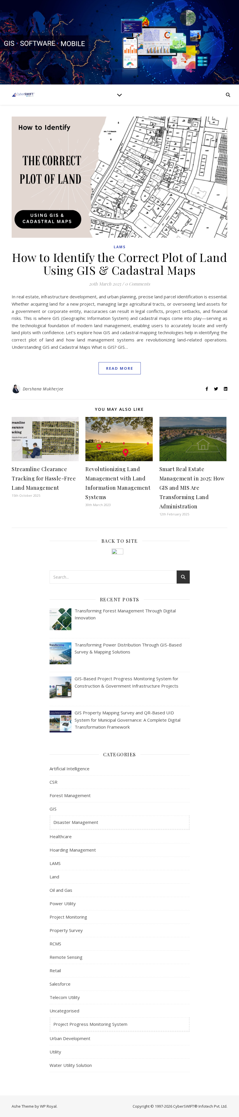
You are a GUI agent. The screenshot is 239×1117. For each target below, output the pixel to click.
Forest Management (70, 795)
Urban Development (70, 1038)
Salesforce (60, 984)
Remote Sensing (66, 957)
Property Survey (66, 930)
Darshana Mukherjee (43, 389)
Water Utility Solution (71, 1065)
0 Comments (137, 284)
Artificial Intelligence (69, 768)
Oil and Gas (61, 890)
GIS (53, 809)
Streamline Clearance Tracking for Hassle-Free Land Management (44, 478)
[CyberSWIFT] (23, 95)
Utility (55, 1052)
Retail (55, 970)
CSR (53, 782)
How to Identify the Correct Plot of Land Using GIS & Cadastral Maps (119, 263)
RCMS (55, 944)
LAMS (120, 246)
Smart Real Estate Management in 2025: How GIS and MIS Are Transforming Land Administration (192, 488)
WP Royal (48, 1106)
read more (119, 368)
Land (54, 877)
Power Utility (63, 903)
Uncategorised (64, 1011)
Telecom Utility (65, 997)
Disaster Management (75, 822)
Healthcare (61, 836)
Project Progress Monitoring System (90, 1024)
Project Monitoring (68, 917)
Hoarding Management (73, 850)
